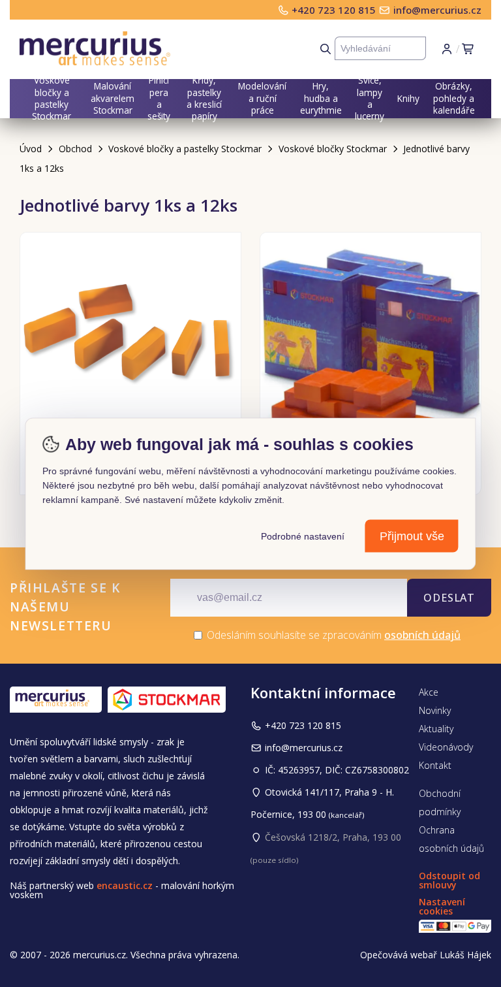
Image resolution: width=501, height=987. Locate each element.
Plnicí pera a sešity (158, 98)
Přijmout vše (412, 535)
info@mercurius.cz (437, 9)
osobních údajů (422, 635)
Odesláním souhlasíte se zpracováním (332, 635)
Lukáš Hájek (465, 954)
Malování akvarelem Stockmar (112, 98)
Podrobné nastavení (302, 535)
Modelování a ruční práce (262, 98)
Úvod (31, 148)
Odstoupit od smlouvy (449, 880)
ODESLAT (449, 598)
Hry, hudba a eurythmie (321, 98)
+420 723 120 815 (335, 9)
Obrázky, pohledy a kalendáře (454, 98)
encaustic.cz (125, 885)
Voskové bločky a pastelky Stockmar (51, 98)
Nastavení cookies (442, 906)
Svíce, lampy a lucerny (369, 98)
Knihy (408, 98)
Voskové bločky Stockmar (333, 148)
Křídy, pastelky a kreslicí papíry (204, 98)
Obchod (75, 148)
